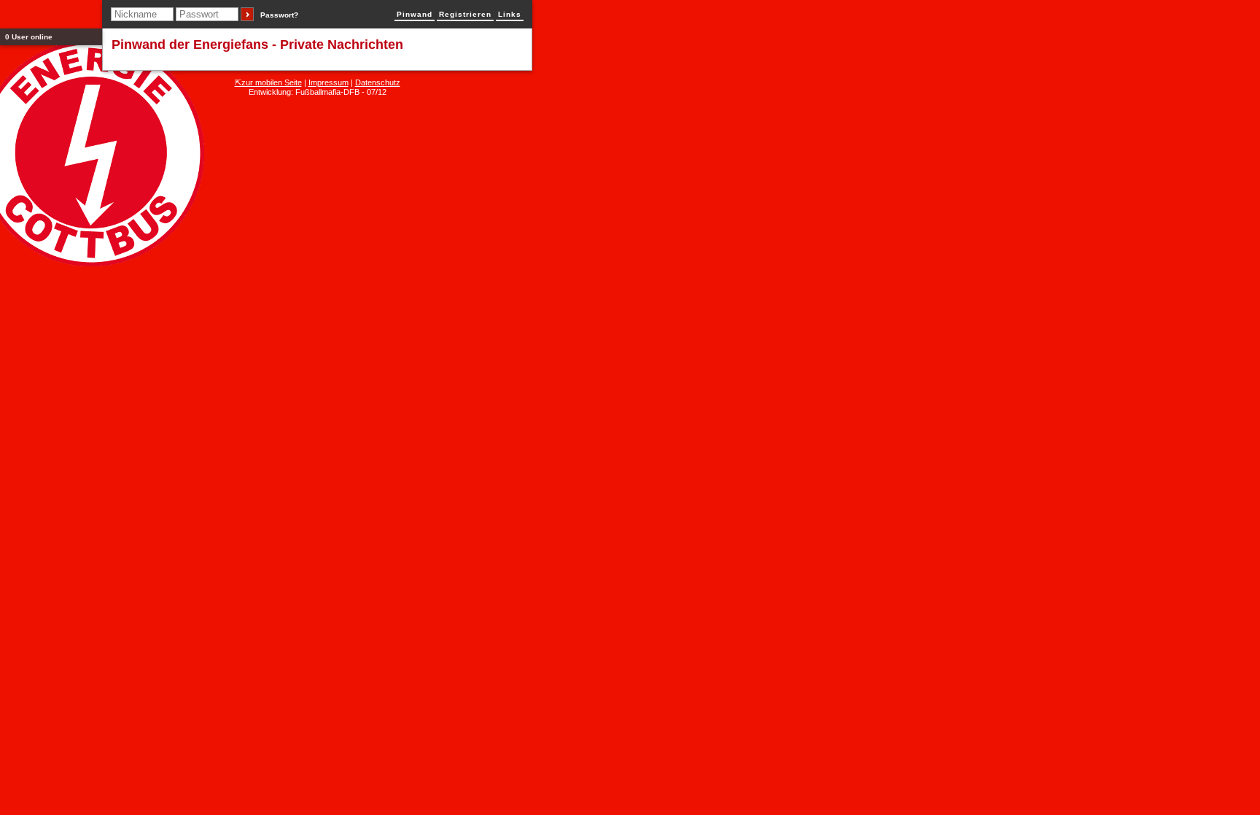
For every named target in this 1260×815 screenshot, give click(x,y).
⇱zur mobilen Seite (268, 82)
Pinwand (414, 14)
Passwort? (279, 15)
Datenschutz (377, 82)
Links (509, 14)
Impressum (328, 82)
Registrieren (465, 14)
